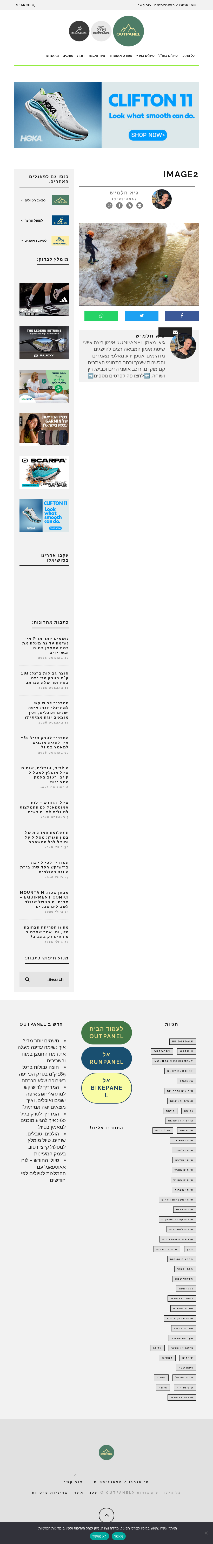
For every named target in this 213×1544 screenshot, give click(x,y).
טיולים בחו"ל (168, 56)
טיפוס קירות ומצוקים (177, 1219)
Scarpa (186, 1081)
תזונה (163, 1387)
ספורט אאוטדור (120, 56)
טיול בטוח (162, 1130)
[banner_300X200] (44, 515)
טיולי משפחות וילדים (177, 1199)
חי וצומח (186, 1130)
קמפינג (167, 1358)
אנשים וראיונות (181, 1101)
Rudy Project (180, 1071)
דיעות (170, 1111)
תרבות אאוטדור (181, 1397)
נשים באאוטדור (181, 1298)
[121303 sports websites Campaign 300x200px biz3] (44, 385)
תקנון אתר (86, 1492)
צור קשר (144, 5)
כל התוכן (188, 56)
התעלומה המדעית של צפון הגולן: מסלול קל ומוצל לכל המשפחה (47, 837)
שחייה (161, 1377)
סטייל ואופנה (183, 1308)
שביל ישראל (184, 1377)
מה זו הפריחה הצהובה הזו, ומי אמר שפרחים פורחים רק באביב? (46, 932)
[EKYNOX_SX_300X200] (44, 342)
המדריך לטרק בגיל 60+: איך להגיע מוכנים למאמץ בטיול (44, 742)
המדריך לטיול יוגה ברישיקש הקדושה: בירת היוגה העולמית (44, 867)
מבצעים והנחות (181, 1259)
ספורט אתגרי (183, 1328)
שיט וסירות (185, 1387)
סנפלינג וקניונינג (180, 1318)
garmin (186, 1051)
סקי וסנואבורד (182, 1338)
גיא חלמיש (124, 192)
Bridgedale (182, 1041)
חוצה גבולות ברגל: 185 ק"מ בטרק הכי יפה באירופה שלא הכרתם (45, 678)
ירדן (190, 1249)
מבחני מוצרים (166, 1249)
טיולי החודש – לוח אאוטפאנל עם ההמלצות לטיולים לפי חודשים (44, 807)
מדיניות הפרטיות (49, 1528)
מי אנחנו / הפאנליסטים (173, 5)
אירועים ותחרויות (180, 1091)
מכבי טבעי (185, 1269)
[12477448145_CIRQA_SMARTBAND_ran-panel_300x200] (44, 429)
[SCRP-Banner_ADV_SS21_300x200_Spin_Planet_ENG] (44, 472)
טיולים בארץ (145, 56)
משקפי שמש (184, 1279)
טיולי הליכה (184, 1160)
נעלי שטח (186, 1288)
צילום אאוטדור (182, 1348)
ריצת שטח (186, 1367)
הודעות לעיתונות (180, 1120)
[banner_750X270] (106, 114)
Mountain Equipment (174, 1061)
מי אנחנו (52, 56)
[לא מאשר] (206, 1532)
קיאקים (187, 1358)
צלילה (157, 1348)
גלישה (188, 1111)
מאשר (118, 1536)
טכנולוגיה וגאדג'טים (177, 1239)
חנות (80, 56)
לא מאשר (99, 1536)
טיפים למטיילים (181, 1229)
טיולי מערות (184, 1190)
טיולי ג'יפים (184, 1150)
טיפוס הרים (184, 1209)
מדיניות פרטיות (50, 1492)
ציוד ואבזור (96, 56)
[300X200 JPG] (44, 299)
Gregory (162, 1051)
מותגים (68, 56)
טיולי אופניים (183, 1140)
